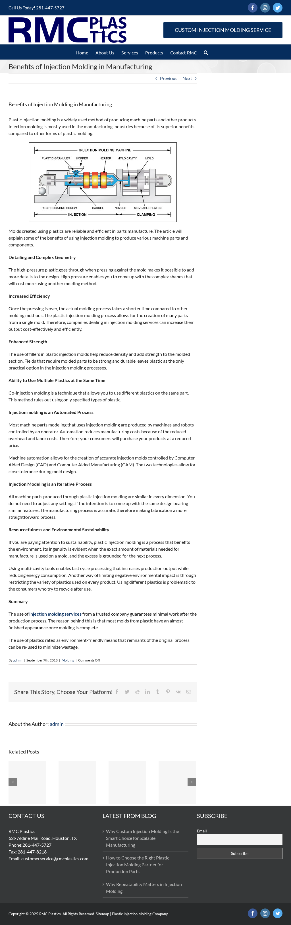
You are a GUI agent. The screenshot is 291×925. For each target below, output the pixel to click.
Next (187, 78)
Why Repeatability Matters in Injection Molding (144, 887)
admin (17, 660)
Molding (68, 660)
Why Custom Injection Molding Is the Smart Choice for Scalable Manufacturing (142, 838)
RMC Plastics (50, 914)
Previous (168, 78)
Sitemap (102, 914)
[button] (206, 52)
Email (202, 830)
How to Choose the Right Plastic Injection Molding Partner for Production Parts (137, 864)
